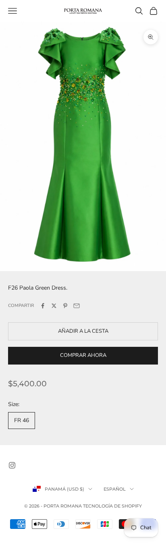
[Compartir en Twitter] (54, 306)
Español (115, 489)
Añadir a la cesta (83, 331)
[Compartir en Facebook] (42, 306)
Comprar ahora (83, 355)
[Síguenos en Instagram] (12, 465)
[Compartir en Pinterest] (65, 306)
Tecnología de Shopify (112, 506)
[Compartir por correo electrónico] (76, 306)
